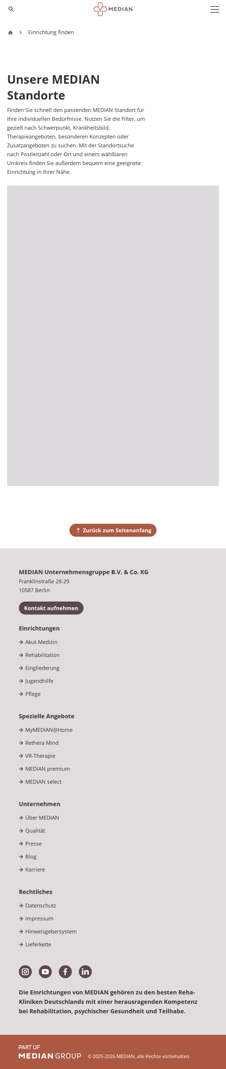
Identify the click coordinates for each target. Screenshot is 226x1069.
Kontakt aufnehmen (51, 608)
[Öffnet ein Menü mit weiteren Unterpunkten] (214, 9)
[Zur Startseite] (113, 9)
